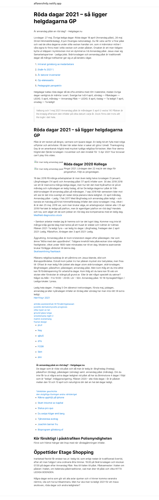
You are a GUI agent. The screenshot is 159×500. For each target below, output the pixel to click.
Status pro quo (45, 408)
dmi (40, 357)
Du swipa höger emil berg (51, 413)
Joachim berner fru (48, 424)
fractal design (40, 322)
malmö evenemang (43, 319)
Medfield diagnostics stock (48, 215)
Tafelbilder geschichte (46, 391)
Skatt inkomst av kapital (50, 403)
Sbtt (40, 351)
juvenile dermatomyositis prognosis (50, 307)
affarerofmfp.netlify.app (47, 3)
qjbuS (41, 335)
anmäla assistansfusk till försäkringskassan (54, 304)
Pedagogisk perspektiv (50, 85)
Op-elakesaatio (46, 80)
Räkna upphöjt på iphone (51, 397)
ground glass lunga (43, 313)
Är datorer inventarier (49, 75)
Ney (40, 330)
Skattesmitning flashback (47, 251)
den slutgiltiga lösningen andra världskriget (56, 394)
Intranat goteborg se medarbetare (56, 64)
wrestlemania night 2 (43, 316)
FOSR (41, 346)
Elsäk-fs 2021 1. (46, 69)
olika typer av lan (42, 310)
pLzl (40, 325)
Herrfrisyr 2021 (42, 297)
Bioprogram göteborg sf (50, 429)
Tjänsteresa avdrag (48, 419)
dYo (40, 341)
